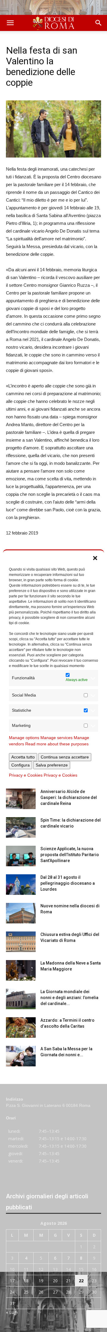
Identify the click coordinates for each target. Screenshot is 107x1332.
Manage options (24, 737)
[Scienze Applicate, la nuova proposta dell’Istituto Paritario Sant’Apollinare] (21, 856)
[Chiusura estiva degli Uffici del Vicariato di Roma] (21, 941)
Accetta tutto (23, 757)
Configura (20, 765)
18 (26, 1280)
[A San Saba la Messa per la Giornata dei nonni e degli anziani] (21, 1056)
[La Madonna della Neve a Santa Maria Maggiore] (21, 970)
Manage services (56, 737)
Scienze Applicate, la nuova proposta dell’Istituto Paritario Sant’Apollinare (69, 854)
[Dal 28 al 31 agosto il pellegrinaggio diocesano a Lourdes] (21, 884)
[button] (95, 558)
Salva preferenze (52, 765)
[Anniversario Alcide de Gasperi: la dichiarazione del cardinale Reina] (21, 799)
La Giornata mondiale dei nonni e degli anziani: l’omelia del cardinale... (69, 997)
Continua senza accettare (65, 757)
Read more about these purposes (57, 743)
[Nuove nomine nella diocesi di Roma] (21, 913)
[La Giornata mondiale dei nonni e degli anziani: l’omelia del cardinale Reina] (21, 999)
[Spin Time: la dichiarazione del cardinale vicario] (21, 827)
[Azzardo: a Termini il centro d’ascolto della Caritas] (21, 1027)
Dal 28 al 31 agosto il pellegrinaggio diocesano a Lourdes (67, 883)
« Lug (11, 1312)
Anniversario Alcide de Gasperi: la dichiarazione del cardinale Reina (68, 797)
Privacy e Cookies (26, 775)
